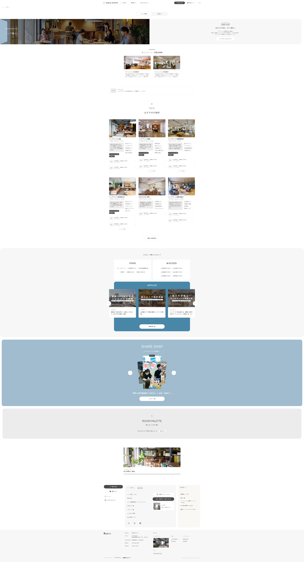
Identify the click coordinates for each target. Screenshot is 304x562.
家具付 (122, 272)
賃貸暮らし (133, 3)
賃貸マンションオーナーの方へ (188, 509)
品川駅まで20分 (178, 272)
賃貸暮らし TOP (184, 494)
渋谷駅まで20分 (178, 268)
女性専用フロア (132, 268)
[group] (137, 67)
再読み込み (163, 431)
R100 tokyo (173, 541)
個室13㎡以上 (130, 272)
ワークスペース (121, 268)
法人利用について (131, 517)
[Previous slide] (111, 128)
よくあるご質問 (131, 513)
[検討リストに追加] (134, 135)
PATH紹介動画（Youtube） (187, 505)
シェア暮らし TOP (131, 494)
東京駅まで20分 (166, 268)
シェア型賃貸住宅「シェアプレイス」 (136, 502)
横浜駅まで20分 (178, 276)
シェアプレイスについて (225, 39)
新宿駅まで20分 (166, 272)
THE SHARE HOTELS (157, 553)
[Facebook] (140, 523)
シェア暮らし (123, 3)
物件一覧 (129, 498)
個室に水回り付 (141, 272)
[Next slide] (134, 128)
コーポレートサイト (108, 557)
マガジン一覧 (152, 399)
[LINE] (129, 523)
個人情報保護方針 (117, 557)
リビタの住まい (174, 539)
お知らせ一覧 (130, 506)
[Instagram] (134, 523)
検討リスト (192, 3)
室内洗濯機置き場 (143, 268)
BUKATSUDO (185, 539)
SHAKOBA (185, 541)
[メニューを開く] (199, 3)
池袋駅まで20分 (166, 276)
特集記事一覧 (152, 326)
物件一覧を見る (152, 238)
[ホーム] (2, 7)
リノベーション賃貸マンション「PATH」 (188, 501)
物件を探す (180, 3)
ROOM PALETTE (144, 3)
